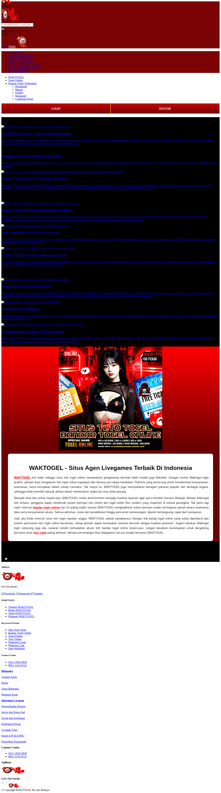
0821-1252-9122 (17, 665)
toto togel (39, 532)
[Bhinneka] (6, 2)
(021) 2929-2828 (17, 662)
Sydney (19, 92)
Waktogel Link (16, 645)
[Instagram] (23, 593)
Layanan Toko (9, 729)
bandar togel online (46, 507)
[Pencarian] (2, 29)
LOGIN (56, 108)
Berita (4, 682)
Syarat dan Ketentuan (13, 718)
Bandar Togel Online (19, 632)
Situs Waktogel (16, 648)
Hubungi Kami (9, 694)
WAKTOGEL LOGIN (20, 55)
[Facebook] (8, 593)
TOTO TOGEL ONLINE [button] (22, 68)
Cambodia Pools (24, 98)
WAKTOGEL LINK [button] (19, 58)
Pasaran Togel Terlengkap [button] (22, 83)
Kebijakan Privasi (11, 724)
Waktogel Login (17, 642)
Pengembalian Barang (13, 706)
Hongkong (21, 86)
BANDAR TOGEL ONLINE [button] (24, 65)
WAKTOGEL (16, 52)
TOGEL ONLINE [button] (18, 71)
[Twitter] (2, 781)
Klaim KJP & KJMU (12, 735)
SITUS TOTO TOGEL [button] (21, 61)
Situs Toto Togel (17, 629)
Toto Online (14, 639)
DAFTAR (165, 108)
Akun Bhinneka (10, 688)
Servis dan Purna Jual (13, 712)
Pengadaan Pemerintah (13, 741)
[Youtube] (36, 593)
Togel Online (15, 80)
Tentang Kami (9, 677)
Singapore (20, 95)
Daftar (12, 46)
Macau (19, 89)
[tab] (7, 671)
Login (5, 46)
